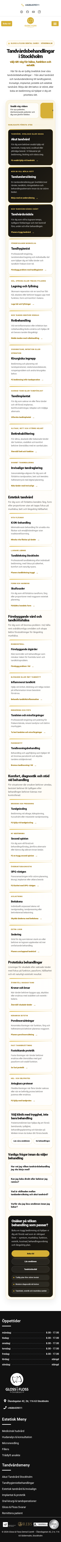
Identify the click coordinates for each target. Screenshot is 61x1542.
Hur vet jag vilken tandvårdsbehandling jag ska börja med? (30, 1168)
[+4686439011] (22, 5)
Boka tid (30, 1254)
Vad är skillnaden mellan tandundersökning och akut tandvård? (29, 1193)
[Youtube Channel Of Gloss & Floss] (33, 11)
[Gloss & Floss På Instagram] (21, 11)
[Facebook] (27, 11)
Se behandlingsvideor (45, 1141)
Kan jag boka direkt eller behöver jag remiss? (29, 1180)
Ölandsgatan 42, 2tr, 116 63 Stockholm (28, 1401)
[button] (55, 23)
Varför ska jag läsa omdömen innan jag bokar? (30, 1205)
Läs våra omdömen (21, 1141)
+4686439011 (32, 5)
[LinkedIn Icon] (39, 11)
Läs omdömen (31, 1261)
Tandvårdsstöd (30, 1269)
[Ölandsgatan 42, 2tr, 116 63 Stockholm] (5, 1400)
